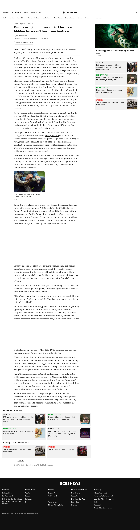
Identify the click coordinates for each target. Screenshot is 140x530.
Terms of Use (52, 502)
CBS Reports (30, 49)
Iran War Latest (7, 496)
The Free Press (97, 18)
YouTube (28, 493)
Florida (21, 461)
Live (25, 12)
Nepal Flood (21, 18)
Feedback (97, 505)
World (30, 18)
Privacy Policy (53, 493)
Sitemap (74, 505)
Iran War (11, 18)
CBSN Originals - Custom (23, 24)
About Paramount (100, 493)
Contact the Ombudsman (103, 508)
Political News (7, 493)
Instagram (28, 499)
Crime (80, 18)
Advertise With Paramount (103, 496)
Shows (33, 12)
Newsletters (75, 493)
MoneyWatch (58, 18)
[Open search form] (136, 12)
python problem (37, 81)
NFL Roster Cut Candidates (12, 499)
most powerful (52, 135)
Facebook (28, 496)
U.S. (4, 18)
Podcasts (74, 496)
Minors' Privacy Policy (56, 505)
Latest (5, 12)
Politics (37, 18)
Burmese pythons (22, 67)
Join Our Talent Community (104, 499)
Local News (15, 12)
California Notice (54, 496)
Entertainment (70, 18)
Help (96, 502)
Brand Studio (75, 502)
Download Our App (78, 499)
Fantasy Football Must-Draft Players (12, 502)
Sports (87, 18)
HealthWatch (46, 18)
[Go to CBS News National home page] (70, 12)
